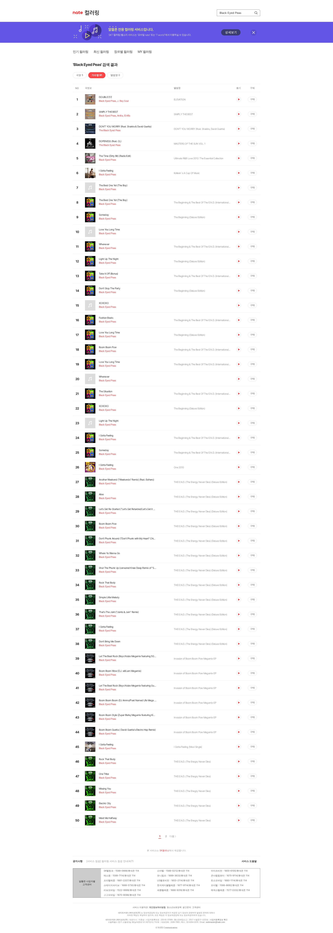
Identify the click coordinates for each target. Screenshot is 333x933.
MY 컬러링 (145, 51)
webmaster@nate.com (215, 922)
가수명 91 (97, 75)
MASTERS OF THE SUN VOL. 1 (190, 143)
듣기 (238, 99)
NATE (78, 12)
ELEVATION (180, 99)
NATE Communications (167, 927)
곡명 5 (79, 75)
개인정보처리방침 (157, 907)
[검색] (256, 13)
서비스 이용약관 (140, 907)
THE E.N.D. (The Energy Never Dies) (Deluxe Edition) (200, 482)
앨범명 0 (115, 75)
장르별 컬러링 (123, 51)
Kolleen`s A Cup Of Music (187, 173)
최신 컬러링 (101, 51)
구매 (252, 99)
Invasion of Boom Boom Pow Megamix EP (195, 658)
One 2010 (179, 467)
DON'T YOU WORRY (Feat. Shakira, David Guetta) (199, 128)
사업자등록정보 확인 (219, 920)
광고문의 (187, 907)
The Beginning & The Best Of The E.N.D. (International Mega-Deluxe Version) (202, 202)
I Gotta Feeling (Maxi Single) (188, 746)
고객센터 (196, 907)
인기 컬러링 (80, 51)
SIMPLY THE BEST (183, 114)
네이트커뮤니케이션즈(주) (129, 913)
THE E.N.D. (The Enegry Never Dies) (192, 761)
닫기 (253, 32)
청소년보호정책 (174, 907)
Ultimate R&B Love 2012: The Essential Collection (198, 158)
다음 (171, 836)
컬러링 (93, 12)
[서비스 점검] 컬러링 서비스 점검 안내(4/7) (110, 861)
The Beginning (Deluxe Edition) (189, 217)
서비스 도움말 (249, 861)
